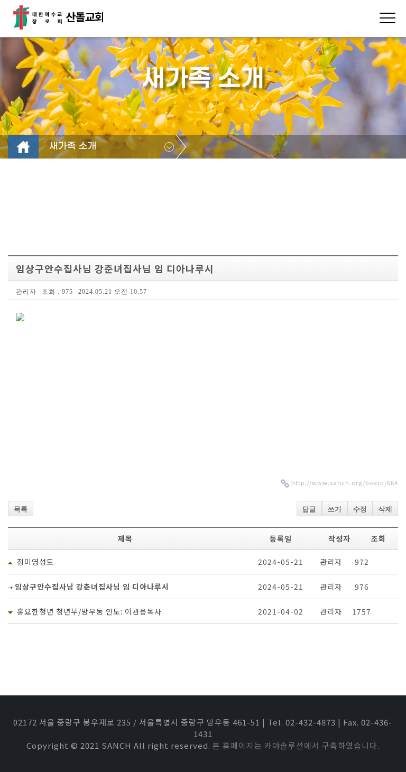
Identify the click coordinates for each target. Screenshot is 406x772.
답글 (309, 509)
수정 (360, 509)
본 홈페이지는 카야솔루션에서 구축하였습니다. (296, 745)
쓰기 (335, 509)
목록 (20, 509)
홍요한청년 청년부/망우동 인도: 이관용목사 (89, 611)
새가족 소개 (73, 146)
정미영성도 (35, 561)
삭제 (385, 509)
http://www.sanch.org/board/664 (344, 482)
